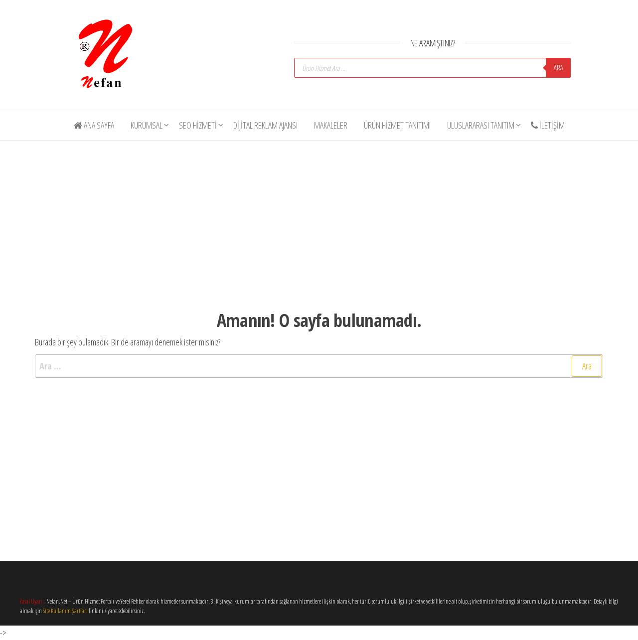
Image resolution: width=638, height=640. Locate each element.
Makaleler (330, 125)
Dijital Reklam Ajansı (265, 125)
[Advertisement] (325, 217)
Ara (558, 67)
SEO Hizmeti (198, 125)
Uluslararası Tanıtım (480, 125)
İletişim (551, 125)
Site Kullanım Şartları (65, 611)
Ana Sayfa (98, 125)
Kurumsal (146, 125)
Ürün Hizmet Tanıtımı (397, 125)
